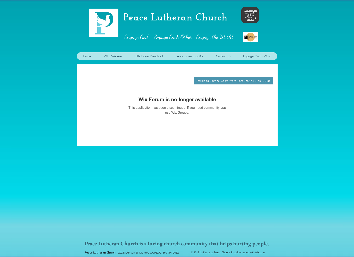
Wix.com (260, 252)
